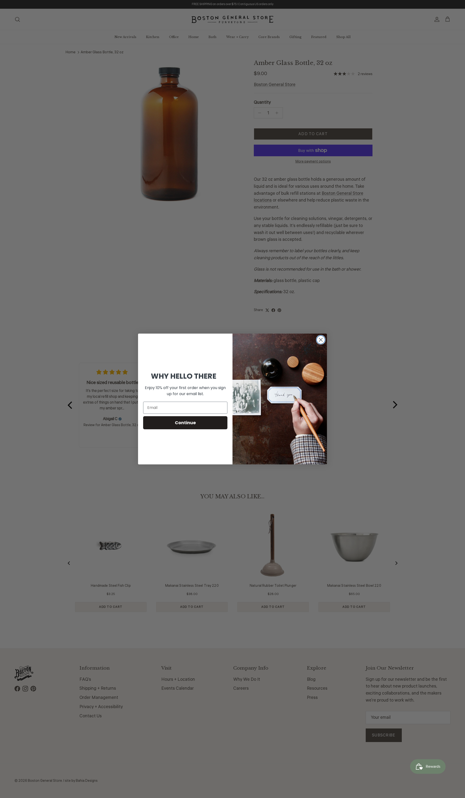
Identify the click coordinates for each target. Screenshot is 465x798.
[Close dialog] (321, 340)
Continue (185, 423)
